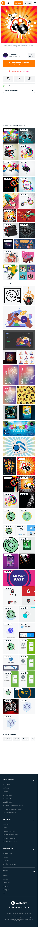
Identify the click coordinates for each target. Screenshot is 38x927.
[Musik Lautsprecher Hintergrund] (11, 152)
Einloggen (28, 3)
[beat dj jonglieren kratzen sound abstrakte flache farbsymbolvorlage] (11, 900)
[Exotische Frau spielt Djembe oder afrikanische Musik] (12, 297)
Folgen (31, 56)
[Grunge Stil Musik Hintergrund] (11, 201)
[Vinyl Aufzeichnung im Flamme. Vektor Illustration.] (9, 429)
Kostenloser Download (19, 63)
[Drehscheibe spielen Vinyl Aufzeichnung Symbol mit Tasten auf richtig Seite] (12, 409)
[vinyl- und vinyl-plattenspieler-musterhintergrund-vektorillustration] (12, 564)
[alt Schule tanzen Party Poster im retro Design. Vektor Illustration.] (9, 652)
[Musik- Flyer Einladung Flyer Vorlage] (11, 830)
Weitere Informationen (11, 90)
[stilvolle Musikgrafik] (25, 280)
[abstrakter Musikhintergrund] (11, 168)
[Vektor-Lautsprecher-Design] (11, 249)
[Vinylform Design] (11, 847)
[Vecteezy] (3, 3)
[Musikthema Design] (11, 136)
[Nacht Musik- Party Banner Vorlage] (10, 491)
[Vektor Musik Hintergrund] (11, 184)
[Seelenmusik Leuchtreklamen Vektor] (24, 325)
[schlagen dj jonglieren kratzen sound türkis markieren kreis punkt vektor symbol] (11, 916)
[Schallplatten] (11, 266)
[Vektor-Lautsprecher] (11, 217)
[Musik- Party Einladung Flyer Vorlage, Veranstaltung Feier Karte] (11, 814)
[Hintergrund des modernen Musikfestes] (18, 863)
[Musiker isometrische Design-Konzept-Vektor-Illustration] (11, 386)
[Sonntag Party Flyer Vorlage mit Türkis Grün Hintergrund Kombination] (11, 581)
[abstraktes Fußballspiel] (25, 369)
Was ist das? (19, 86)
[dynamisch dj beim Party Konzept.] (18, 473)
